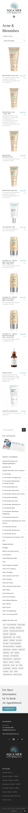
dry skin (18, 637)
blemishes (18, 627)
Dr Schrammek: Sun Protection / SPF (12, 537)
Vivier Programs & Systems (10, 565)
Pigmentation (17, 659)
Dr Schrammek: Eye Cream (10, 501)
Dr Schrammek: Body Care (10, 487)
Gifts (3, 541)
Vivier (17, 376)
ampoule (5, 627)
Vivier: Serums (6, 607)
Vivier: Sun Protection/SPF (10, 614)
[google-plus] (18, 739)
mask (11, 652)
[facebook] (9, 739)
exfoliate (5, 640)
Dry (14, 637)
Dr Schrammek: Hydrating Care (11, 504)
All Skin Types (21, 624)
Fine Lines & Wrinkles (8, 646)
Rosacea (11, 662)
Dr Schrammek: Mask (8, 508)
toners (16, 671)
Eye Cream (19, 640)
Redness (5, 662)
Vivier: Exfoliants (7, 579)
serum (12, 665)
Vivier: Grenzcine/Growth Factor (11, 586)
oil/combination (15, 656)
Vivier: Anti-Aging (7, 572)
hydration (14, 649)
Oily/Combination (7, 659)
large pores (22, 649)
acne (4, 624)
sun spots (5, 671)
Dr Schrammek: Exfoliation (10, 497)
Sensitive (17, 662)
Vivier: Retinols (6, 604)
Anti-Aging (12, 627)
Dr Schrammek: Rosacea (9, 526)
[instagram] (14, 739)
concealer (5, 631)
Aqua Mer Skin (6, 467)
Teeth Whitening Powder (9, 558)
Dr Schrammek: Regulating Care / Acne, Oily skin (11, 80)
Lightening (6, 652)
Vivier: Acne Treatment (9, 378)
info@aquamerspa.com (9, 730)
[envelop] (22, 739)
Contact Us (9, 709)
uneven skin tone (7, 674)
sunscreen (14, 668)
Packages (5, 548)
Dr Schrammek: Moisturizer (10, 517)
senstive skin (6, 665)
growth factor (7, 649)
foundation (18, 646)
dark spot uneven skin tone (17, 631)
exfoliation (12, 640)
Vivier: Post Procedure (8, 597)
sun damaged (6, 668)
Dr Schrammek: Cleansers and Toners (13, 494)
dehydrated (13, 634)
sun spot (21, 668)
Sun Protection (6, 555)
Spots (20, 665)
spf (17, 665)
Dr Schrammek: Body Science (10, 490)
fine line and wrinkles (15, 643)
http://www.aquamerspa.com (10, 734)
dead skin (5, 634)
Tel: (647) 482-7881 (8, 727)
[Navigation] (14, 16)
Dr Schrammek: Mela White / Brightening (10, 513)
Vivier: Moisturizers (8, 593)
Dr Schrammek (6, 413)
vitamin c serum (17, 674)
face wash (5, 643)
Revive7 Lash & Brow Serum (10, 551)
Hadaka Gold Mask (7, 544)
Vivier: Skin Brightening (8, 380)
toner (11, 671)
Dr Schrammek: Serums (9, 534)
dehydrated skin (7, 637)
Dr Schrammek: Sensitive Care (11, 530)
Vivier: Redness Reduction (9, 600)
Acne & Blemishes (11, 624)
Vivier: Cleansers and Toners (10, 576)
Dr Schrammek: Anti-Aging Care (10, 118)
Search (24, 430)
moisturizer (6, 656)
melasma (16, 652)
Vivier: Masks (6, 590)
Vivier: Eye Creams (7, 583)
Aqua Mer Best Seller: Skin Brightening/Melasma (10, 375)
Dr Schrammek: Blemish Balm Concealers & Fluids (10, 78)
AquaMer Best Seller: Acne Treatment (13, 470)
